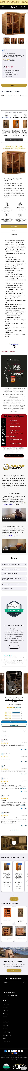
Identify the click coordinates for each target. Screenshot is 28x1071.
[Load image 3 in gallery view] (21, 41)
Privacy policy (16, 1057)
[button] (2, 7)
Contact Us (5, 1025)
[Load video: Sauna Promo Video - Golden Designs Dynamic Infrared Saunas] (14, 843)
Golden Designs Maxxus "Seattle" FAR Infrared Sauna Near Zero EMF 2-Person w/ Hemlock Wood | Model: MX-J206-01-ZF (6, 131)
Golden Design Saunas (13, 1055)
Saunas (4, 1038)
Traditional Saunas (20, 938)
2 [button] (12, 830)
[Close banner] (26, 2)
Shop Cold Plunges (14, 970)
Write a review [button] (14, 722)
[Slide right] (26, 41)
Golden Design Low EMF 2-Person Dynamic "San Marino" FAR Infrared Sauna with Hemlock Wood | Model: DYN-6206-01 (16, 131)
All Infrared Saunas (7, 938)
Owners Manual (13, 344)
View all (14, 899)
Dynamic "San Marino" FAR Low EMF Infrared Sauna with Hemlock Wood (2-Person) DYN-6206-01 (18, 877)
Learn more (24, 95)
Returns (5, 1016)
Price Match (14, 234)
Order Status (6, 1007)
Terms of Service (7, 1035)
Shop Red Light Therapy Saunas (14, 455)
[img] (4, 743)
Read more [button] (23, 788)
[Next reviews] (26, 660)
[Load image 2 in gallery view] (14, 41)
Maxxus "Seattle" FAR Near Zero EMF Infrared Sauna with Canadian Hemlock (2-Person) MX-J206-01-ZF (7, 877)
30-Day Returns (8, 76)
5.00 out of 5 (17, 707)
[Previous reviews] (2, 660)
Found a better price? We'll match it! (10, 91)
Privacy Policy (6, 1032)
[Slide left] (1, 41)
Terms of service (23, 1057)
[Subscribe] (23, 982)
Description (14, 226)
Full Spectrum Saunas (20, 920)
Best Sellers (7, 920)
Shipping (5, 1013)
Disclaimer (5, 1029)
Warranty (14, 230)
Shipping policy (14, 1059)
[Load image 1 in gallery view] (6, 41)
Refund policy (6, 1041)
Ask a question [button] (14, 725)
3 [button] (14, 830)
